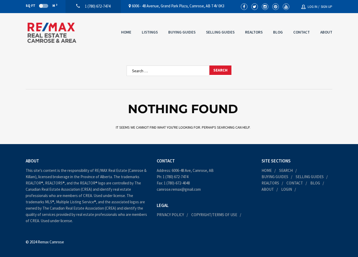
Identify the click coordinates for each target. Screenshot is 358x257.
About (326, 32)
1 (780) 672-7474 (175, 176)
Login (286, 189)
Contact (301, 32)
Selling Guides (220, 32)
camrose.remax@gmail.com (179, 189)
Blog (278, 32)
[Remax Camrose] (52, 33)
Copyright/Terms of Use (214, 214)
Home (126, 32)
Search (286, 170)
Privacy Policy (170, 214)
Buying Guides (182, 32)
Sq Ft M (41, 5)
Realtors (254, 32)
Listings (150, 32)
